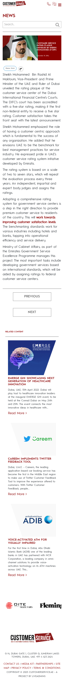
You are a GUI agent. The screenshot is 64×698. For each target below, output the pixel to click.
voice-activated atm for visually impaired (27, 541)
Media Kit (28, 664)
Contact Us (11, 664)
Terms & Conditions (46, 668)
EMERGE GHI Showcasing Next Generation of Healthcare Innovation (31, 381)
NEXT (32, 312)
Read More (17, 413)
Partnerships (44, 664)
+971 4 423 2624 (44, 657)
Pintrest (20, 69)
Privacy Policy (21, 668)
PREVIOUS (32, 296)
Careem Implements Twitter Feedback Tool (29, 460)
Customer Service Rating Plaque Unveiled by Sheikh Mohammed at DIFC (47, 46)
